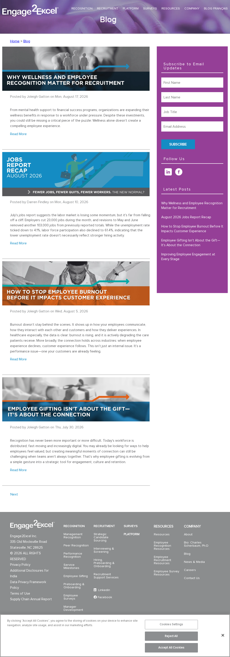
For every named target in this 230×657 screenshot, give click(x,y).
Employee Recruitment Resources (162, 560)
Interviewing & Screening (104, 550)
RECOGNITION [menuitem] (82, 8)
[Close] (223, 635)
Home (15, 41)
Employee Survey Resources (166, 573)
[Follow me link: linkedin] (170, 174)
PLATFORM (131, 534)
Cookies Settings (171, 624)
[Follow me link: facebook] (180, 174)
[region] (115, 635)
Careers (190, 570)
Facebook (105, 597)
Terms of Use (20, 593)
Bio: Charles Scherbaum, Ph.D (196, 544)
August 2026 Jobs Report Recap (186, 217)
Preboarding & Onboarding (74, 586)
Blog (26, 41)
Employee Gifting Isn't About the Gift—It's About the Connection (190, 243)
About (188, 534)
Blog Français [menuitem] (216, 8)
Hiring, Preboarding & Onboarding (104, 563)
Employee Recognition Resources (162, 545)
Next (14, 494)
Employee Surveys (71, 597)
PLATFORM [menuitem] (131, 8)
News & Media (194, 562)
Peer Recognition (76, 545)
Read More (18, 134)
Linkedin (103, 590)
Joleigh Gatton (38, 96)
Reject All (171, 636)
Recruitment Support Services (106, 576)
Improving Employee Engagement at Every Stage (188, 257)
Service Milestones (71, 566)
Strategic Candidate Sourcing (101, 537)
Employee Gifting (76, 576)
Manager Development (73, 608)
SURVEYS (131, 526)
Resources (162, 534)
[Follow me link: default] (163, 174)
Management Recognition (73, 536)
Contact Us (192, 578)
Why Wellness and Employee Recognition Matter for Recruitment (192, 206)
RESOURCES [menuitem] (170, 8)
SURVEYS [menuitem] (150, 8)
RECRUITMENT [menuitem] (107, 8)
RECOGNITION (74, 526)
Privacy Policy (20, 564)
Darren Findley (38, 202)
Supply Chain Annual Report (31, 599)
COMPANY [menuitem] (191, 8)
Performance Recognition (73, 555)
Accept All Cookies (171, 647)
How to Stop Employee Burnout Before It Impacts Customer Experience (192, 229)
